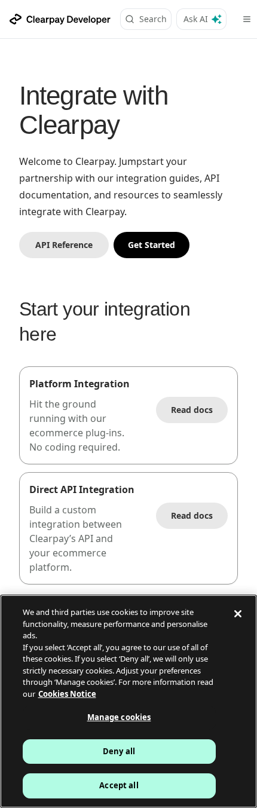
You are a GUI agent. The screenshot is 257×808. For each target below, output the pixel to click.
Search (153, 19)
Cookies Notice (67, 693)
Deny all (119, 751)
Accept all (118, 785)
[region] (128, 701)
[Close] (238, 614)
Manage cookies (119, 717)
